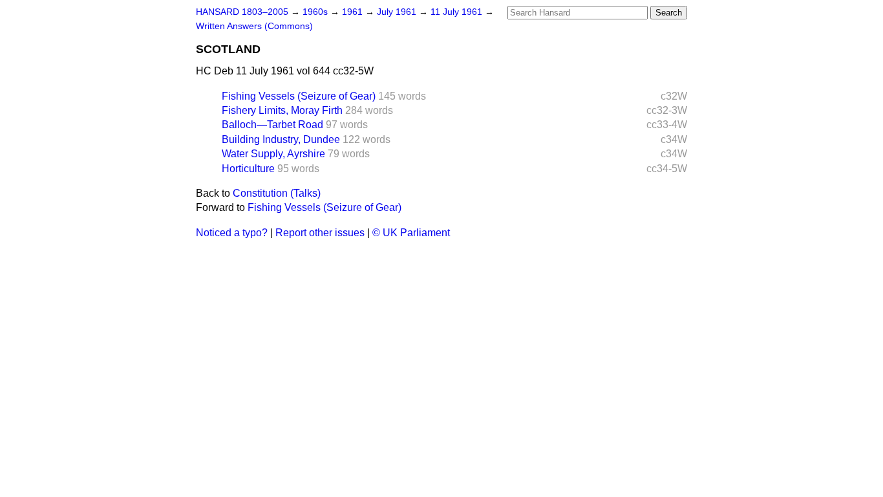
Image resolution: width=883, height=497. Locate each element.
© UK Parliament (411, 232)
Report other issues (320, 232)
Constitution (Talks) (277, 193)
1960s (316, 12)
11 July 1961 (458, 12)
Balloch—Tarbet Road (272, 124)
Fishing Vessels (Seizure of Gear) (299, 96)
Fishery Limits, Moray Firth (282, 110)
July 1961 (398, 12)
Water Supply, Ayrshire (273, 153)
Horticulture (248, 168)
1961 (353, 12)
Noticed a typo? (232, 232)
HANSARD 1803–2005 (242, 12)
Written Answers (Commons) (254, 26)
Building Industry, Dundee (281, 139)
